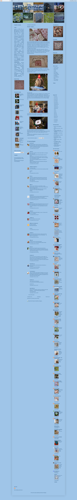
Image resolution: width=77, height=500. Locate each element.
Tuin (23, 69)
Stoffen (15, 66)
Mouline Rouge (29, 50)
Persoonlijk (16, 57)
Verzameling (16, 73)
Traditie (21, 69)
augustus (55, 108)
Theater (15, 68)
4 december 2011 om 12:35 (34, 276)
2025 (59, 215)
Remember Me (29, 53)
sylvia (31, 151)
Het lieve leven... (57, 237)
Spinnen (23, 63)
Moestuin (22, 51)
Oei (23, 54)
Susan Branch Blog (57, 195)
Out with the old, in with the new (60, 420)
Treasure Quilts (56, 388)
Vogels (22, 73)
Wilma (31, 240)
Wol (16, 76)
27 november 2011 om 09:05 (34, 260)
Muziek (21, 53)
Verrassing (22, 72)
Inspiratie (22, 42)
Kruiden (19, 47)
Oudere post (47, 296)
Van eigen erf (21, 71)
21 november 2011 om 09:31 (34, 173)
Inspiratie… (60, 374)
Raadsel (22, 59)
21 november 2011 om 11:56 (34, 220)
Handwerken (19, 40)
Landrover (22, 48)
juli (54, 109)
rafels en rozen (56, 150)
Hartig (23, 40)
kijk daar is (56, 334)
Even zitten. (60, 151)
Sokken (15, 63)
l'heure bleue (56, 447)
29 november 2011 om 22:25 (34, 268)
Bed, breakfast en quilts (58, 286)
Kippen (15, 45)
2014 (59, 456)
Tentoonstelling (17, 67)
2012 (55, 100)
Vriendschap (22, 74)
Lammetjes (16, 48)
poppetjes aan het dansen (60, 343)
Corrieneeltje (32, 271)
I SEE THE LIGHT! (56, 196)
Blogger (45, 492)
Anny (30, 246)
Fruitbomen (19, 37)
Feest (19, 36)
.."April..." (60, 295)
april (54, 113)
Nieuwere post (30, 296)
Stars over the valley (17, 65)
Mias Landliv (56, 418)
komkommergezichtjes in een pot (60, 413)
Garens (23, 37)
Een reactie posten (31, 294)
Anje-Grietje (32, 288)
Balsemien (30, 7)
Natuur (16, 54)
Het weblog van (56, 471)
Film (23, 36)
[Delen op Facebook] (42, 138)
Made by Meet (56, 426)
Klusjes (20, 46)
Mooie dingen (17, 52)
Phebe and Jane (56, 302)
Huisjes (15, 42)
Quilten (18, 59)
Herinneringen (16, 41)
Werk (15, 76)
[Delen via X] (41, 138)
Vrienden (15, 74)
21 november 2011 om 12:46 (34, 229)
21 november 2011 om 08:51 (34, 163)
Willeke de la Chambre (33, 223)
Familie (15, 36)
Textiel (23, 67)
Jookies (55, 222)
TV (14, 70)
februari (55, 116)
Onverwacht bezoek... (21, 122)
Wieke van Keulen (57, 253)
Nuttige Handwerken (57, 440)
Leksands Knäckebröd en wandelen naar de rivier (60, 168)
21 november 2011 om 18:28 (34, 243)
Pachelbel (28, 71)
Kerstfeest (22, 44)
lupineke (55, 474)
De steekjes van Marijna (58, 429)
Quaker (15, 59)
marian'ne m (56, 180)
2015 (55, 96)
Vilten (20, 73)
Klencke (23, 45)
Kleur (15, 46)
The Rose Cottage (57, 256)
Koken (23, 46)
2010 (55, 119)
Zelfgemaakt (19, 76)
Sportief (19, 64)
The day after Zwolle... (22, 105)
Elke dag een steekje (57, 319)
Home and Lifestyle (57, 373)
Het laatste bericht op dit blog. (60, 247)
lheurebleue (32, 263)
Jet (23, 43)
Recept (15, 60)
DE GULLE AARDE (57, 411)
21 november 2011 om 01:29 (34, 148)
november (55, 104)
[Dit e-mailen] (39, 138)
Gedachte (16, 38)
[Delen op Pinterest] (43, 138)
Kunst (23, 47)
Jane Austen (19, 43)
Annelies (31, 217)
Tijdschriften (16, 69)
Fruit (16, 37)
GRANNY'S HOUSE (33, 166)
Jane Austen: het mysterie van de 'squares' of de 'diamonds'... (22, 140)
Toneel (19, 69)
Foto (15, 37)
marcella (31, 143)
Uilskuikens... (22, 110)
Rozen (18, 60)
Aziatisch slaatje (56, 437)
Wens (23, 75)
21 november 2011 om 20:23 (34, 252)
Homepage (39, 296)
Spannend (19, 63)
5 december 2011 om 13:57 (34, 285)
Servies (22, 62)
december (55, 103)
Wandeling (19, 75)
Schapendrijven (16, 61)
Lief (20, 51)
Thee (19, 68)
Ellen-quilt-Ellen (56, 341)
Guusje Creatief (56, 214)
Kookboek (15, 47)
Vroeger (15, 75)
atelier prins (56, 207)
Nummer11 (56, 455)
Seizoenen (17, 62)
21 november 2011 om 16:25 (34, 237)
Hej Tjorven (56, 165)
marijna (31, 232)
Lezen (17, 51)
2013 (55, 99)
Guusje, (31, 202)
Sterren (23, 65)
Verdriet (15, 72)
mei (54, 112)
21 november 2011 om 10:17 (34, 199)
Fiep (21, 36)
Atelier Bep (56, 326)
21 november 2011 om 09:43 (34, 181)
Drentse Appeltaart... (21, 116)
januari (55, 117)
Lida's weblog (56, 271)
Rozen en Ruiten (57, 403)
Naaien (23, 53)
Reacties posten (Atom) (35, 298)
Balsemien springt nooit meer (22, 95)
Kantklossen (19, 44)
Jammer (15, 43)
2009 (55, 120)
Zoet (21, 76)
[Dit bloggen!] (40, 138)
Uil (15, 70)
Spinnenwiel (15, 64)
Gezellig (19, 39)
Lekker (16, 50)
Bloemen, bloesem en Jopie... (21, 128)
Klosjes (17, 46)
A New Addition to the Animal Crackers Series (60, 353)
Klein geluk (19, 45)
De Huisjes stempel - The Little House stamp (60, 466)
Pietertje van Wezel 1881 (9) (60, 160)
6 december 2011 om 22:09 (34, 292)
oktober (55, 105)
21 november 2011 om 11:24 (34, 214)
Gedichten (22, 38)
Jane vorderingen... (22, 145)
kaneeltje (31, 195)
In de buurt (19, 42)
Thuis (23, 68)
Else (30, 176)
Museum (18, 53)
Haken (15, 40)
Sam (19, 60)
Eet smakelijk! (21, 133)
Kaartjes (15, 44)
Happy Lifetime (56, 229)
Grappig (22, 39)
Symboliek (22, 66)
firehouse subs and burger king (60, 231)
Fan (17, 36)
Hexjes (22, 41)
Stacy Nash (22, 64)
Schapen (22, 60)
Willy (30, 184)
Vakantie (19, 70)
